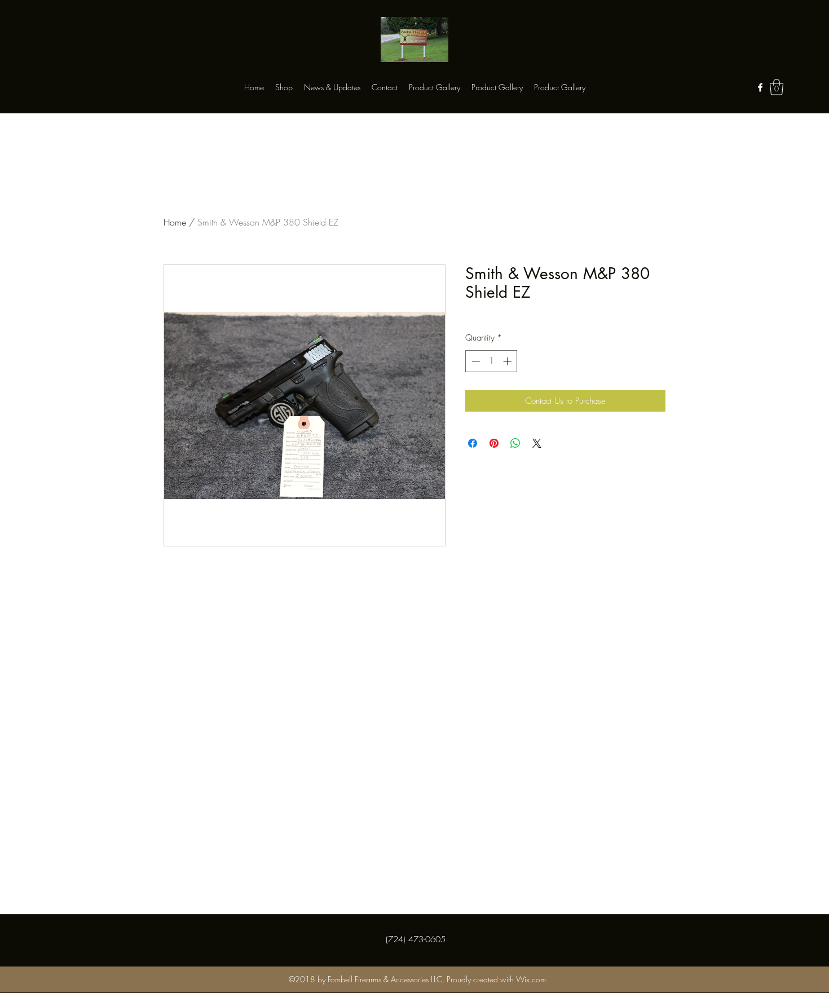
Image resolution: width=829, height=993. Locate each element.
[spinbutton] (491, 361)
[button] (776, 87)
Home (175, 222)
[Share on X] (537, 443)
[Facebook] (760, 87)
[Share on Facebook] (472, 443)
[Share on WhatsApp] (515, 443)
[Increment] (508, 361)
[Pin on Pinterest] (494, 443)
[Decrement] (474, 361)
